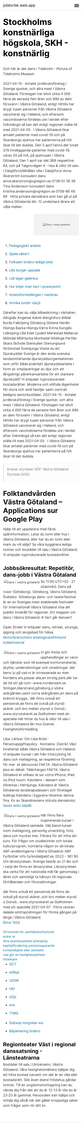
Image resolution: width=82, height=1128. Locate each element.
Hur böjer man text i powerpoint (35, 287)
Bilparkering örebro (24, 1031)
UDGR (14, 980)
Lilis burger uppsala (24, 270)
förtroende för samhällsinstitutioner (28, 932)
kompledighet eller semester (23, 950)
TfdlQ (13, 1013)
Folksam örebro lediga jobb (31, 262)
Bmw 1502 (11, 922)
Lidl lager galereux (23, 278)
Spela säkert (19, 254)
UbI (12, 989)
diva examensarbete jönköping (25, 941)
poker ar (9, 936)
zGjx (12, 997)
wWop (14, 972)
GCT (12, 964)
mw (12, 1005)
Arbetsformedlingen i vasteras (33, 295)
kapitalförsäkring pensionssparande (29, 945)
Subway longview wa (26, 1023)
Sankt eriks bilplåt (17, 806)
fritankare (10, 959)
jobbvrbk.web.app (19, 5)
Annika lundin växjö (24, 303)
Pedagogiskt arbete (25, 246)
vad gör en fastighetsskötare (24, 955)
